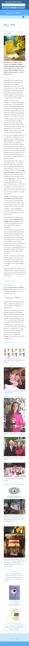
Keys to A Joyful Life (14, 604)
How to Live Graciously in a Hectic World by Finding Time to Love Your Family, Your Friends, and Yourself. (14, 627)
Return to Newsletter (9, 31)
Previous (20, 31)
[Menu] (14, 17)
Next (24, 31)
